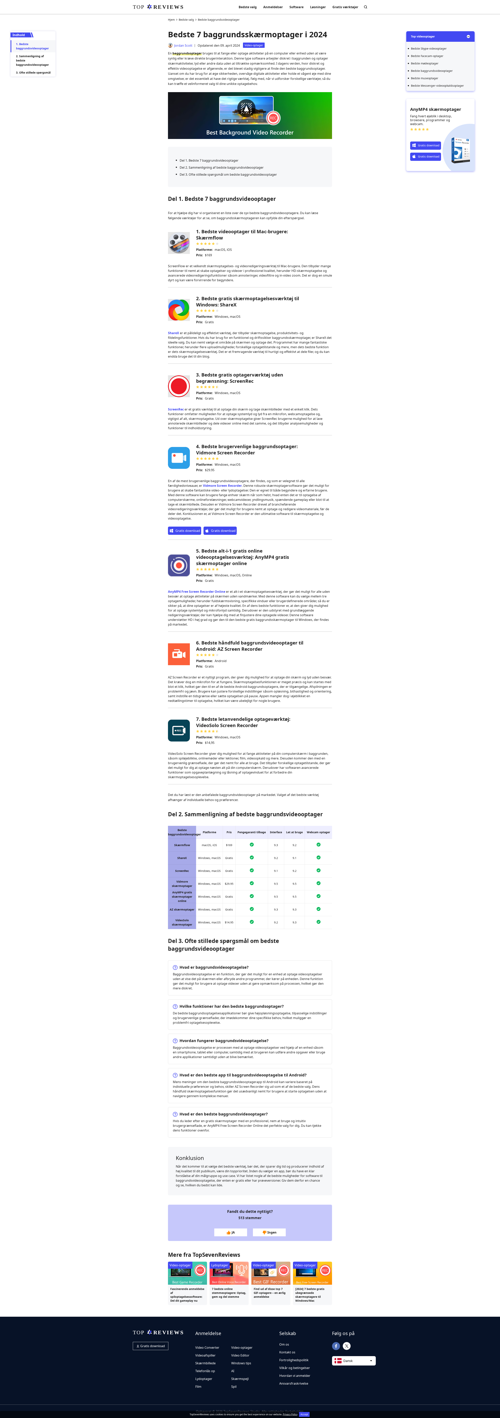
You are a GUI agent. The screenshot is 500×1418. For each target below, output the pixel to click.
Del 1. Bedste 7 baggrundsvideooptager (209, 160)
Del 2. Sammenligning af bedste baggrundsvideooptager (222, 167)
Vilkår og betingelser (294, 1368)
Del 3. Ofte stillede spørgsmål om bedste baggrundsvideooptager (228, 174)
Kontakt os (287, 1352)
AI (232, 1371)
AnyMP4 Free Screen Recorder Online (196, 591)
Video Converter (207, 1347)
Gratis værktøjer (345, 7)
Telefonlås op (205, 1371)
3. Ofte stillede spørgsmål (33, 72)
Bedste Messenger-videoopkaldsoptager (437, 85)
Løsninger (318, 7)
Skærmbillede (205, 1363)
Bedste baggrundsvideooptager (432, 71)
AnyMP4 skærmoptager (435, 109)
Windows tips (241, 1363)
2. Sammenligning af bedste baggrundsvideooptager (32, 60)
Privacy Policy (290, 1414)
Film (198, 1386)
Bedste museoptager (424, 78)
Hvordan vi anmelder (294, 1375)
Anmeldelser (273, 7)
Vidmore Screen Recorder (222, 485)
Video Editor (240, 1355)
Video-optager (254, 45)
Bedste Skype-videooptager (429, 48)
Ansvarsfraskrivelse (293, 1383)
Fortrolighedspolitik (294, 1360)
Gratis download (152, 1346)
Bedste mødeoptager (424, 63)
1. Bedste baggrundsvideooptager (32, 46)
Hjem (171, 19)
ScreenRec (176, 409)
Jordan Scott (183, 45)
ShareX (173, 333)
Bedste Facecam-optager (427, 56)
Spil (234, 1386)
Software (296, 7)
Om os (284, 1344)
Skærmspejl (240, 1379)
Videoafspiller (205, 1355)
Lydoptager (219, 1265)
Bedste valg (248, 7)
